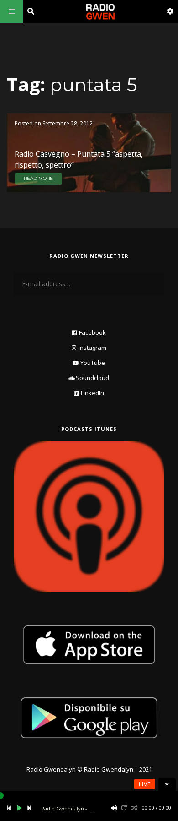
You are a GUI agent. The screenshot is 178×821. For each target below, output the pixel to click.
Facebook (92, 332)
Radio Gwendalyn (51, 769)
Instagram (92, 347)
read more (38, 178)
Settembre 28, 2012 (67, 123)
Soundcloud (92, 378)
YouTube (92, 363)
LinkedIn (92, 393)
